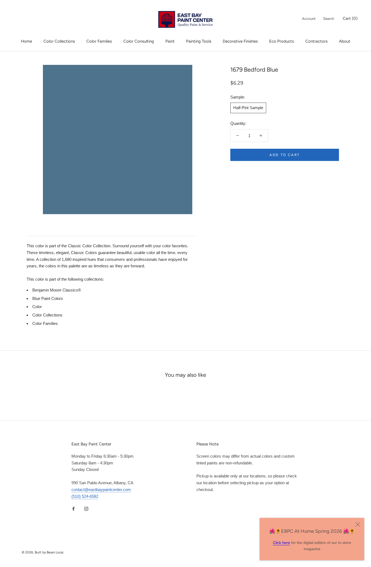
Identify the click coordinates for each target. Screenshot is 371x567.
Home (26, 41)
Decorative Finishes (240, 41)
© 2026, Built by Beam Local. (43, 552)
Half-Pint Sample (248, 107)
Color (37, 306)
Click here (281, 542)
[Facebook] (73, 508)
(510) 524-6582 (84, 496)
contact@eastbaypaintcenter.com (101, 489)
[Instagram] (86, 508)
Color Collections (59, 41)
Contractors (316, 41)
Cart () (350, 18)
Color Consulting (138, 41)
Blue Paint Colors (47, 298)
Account (309, 19)
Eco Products (281, 41)
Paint (170, 41)
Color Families (99, 41)
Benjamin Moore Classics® (56, 290)
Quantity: (238, 123)
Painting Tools (198, 41)
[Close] (357, 524)
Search (328, 19)
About (344, 41)
